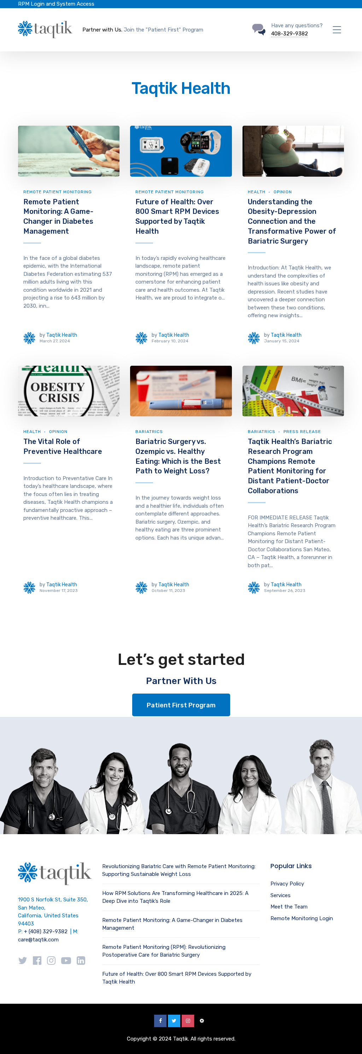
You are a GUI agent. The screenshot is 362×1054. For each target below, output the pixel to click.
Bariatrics (149, 431)
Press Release (302, 431)
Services (280, 895)
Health (256, 191)
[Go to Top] (348, 1038)
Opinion (283, 191)
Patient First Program (181, 705)
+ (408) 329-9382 (46, 931)
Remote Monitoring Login (301, 918)
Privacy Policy (287, 884)
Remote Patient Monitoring (57, 191)
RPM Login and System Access (56, 4)
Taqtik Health (61, 335)
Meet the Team (289, 907)
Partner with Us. (102, 30)
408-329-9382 (289, 33)
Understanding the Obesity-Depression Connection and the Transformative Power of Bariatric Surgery (292, 221)
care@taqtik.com (38, 939)
